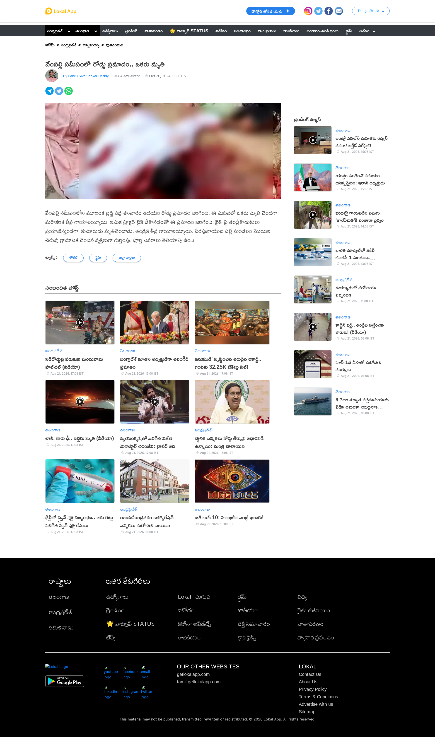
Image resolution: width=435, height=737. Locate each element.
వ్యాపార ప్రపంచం (315, 637)
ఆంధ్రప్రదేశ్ (55, 30)
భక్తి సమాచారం (254, 623)
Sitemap (307, 711)
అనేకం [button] (364, 30)
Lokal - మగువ (194, 596)
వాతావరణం (310, 623)
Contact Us (310, 674)
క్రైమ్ (242, 596)
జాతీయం (248, 610)
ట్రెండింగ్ (115, 610)
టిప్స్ (110, 637)
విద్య (302, 596)
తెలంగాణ (82, 30)
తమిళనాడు (61, 627)
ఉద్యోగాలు (117, 596)
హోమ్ (50, 44)
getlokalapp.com (193, 674)
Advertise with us (316, 704)
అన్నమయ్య (91, 44)
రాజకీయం (189, 637)
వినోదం (186, 610)
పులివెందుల (114, 44)
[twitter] (59, 93)
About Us (308, 681)
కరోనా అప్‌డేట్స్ (194, 623)
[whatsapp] (69, 93)
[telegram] (50, 93)
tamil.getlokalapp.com (199, 681)
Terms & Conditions (318, 696)
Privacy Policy (313, 689)
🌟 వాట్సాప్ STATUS (130, 623)
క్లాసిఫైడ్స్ (247, 637)
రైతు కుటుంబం (313, 610)
